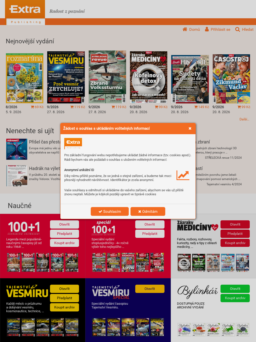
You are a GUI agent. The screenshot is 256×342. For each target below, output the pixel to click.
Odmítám (149, 211)
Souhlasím (111, 211)
